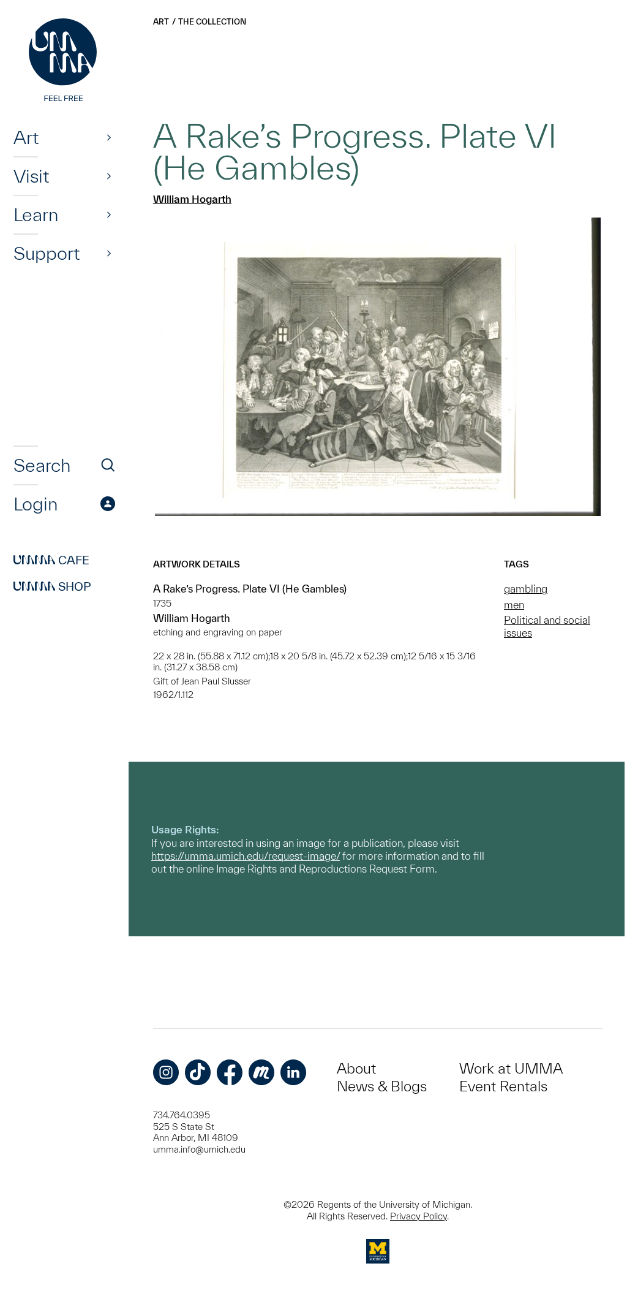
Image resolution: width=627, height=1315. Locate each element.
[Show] (109, 137)
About (356, 1068)
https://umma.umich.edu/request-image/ (245, 856)
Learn (35, 214)
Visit (31, 175)
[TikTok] (198, 1072)
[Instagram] (166, 1072)
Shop (52, 586)
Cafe (51, 560)
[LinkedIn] (293, 1072)
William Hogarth (192, 199)
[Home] (64, 61)
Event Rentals (503, 1086)
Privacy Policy (418, 1216)
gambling (525, 588)
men (514, 604)
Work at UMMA (511, 1068)
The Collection (212, 21)
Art (26, 137)
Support (46, 253)
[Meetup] (261, 1072)
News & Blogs (382, 1086)
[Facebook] (229, 1072)
